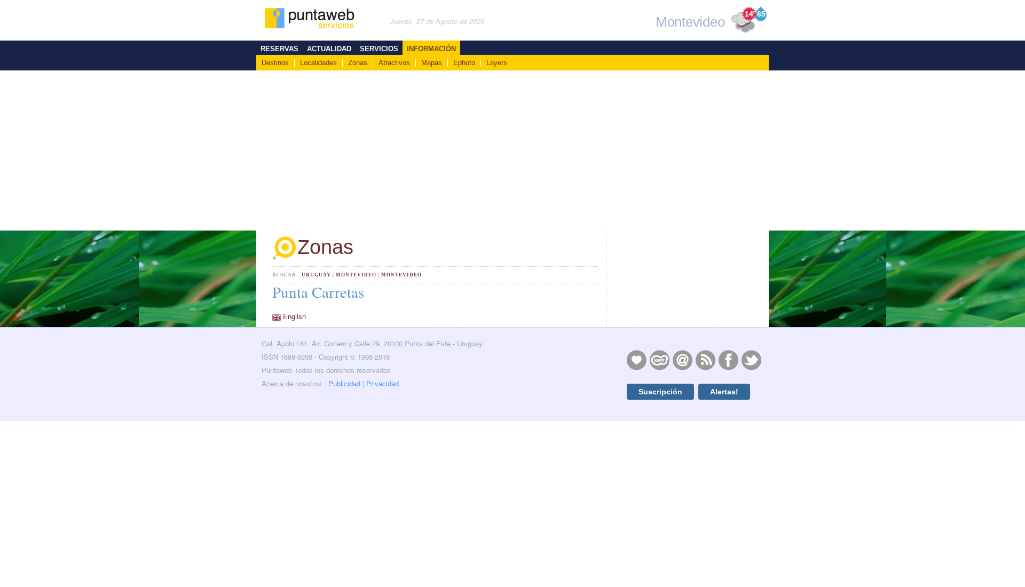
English (294, 316)
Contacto (682, 359)
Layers (496, 63)
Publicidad (344, 383)
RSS (705, 359)
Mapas (431, 63)
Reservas (279, 49)
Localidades (318, 63)
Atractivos (394, 63)
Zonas (357, 63)
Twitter (751, 359)
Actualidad (329, 49)
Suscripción (660, 391)
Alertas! (724, 391)
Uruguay (316, 274)
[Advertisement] (512, 150)
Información (431, 49)
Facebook (728, 359)
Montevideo (356, 274)
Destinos (275, 63)
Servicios (379, 49)
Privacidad (382, 383)
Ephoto (464, 63)
